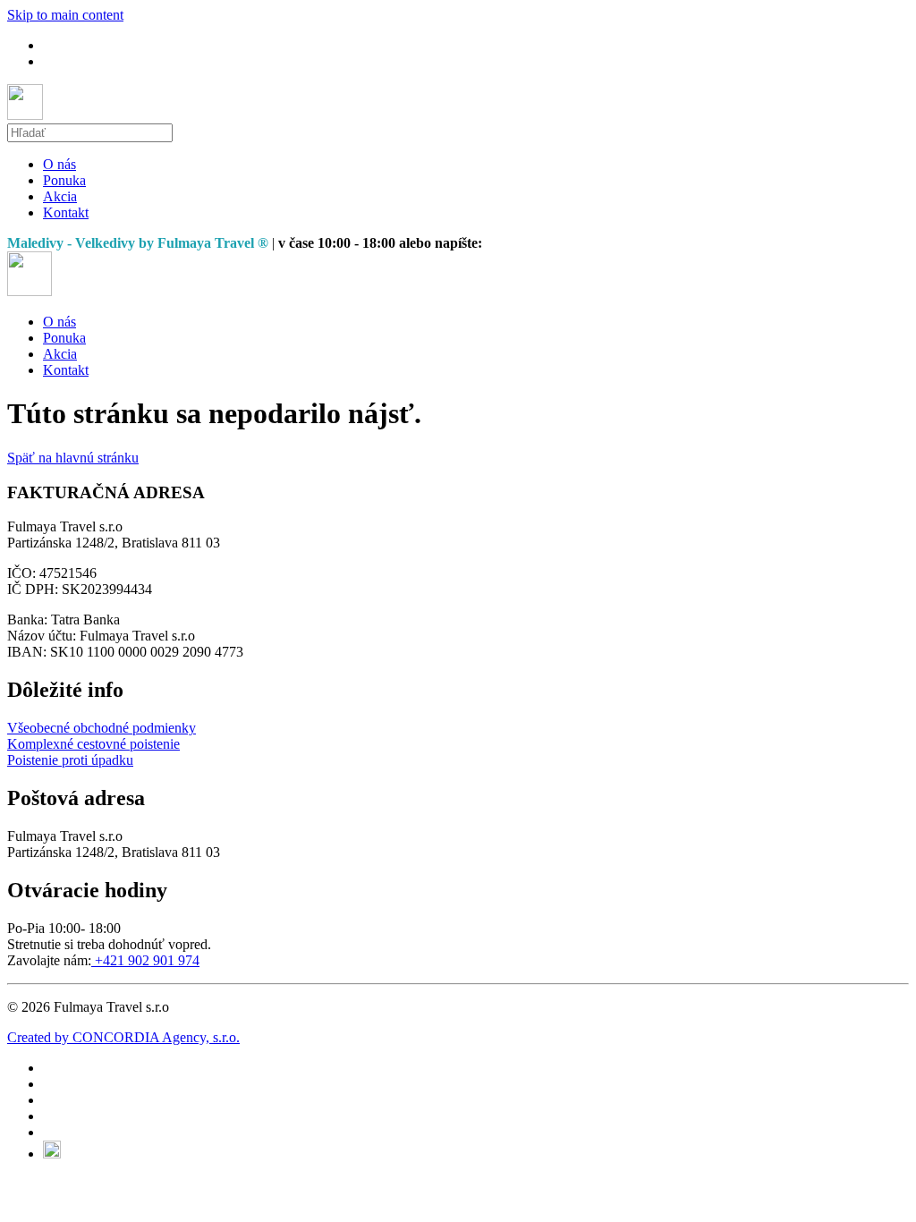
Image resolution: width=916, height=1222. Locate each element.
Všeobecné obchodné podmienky (101, 727)
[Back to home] (25, 115)
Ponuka (64, 180)
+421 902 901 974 (145, 960)
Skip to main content (65, 14)
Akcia (60, 196)
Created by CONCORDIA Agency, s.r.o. (123, 1037)
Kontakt (66, 212)
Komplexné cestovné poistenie (93, 743)
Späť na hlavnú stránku (73, 457)
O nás (59, 164)
